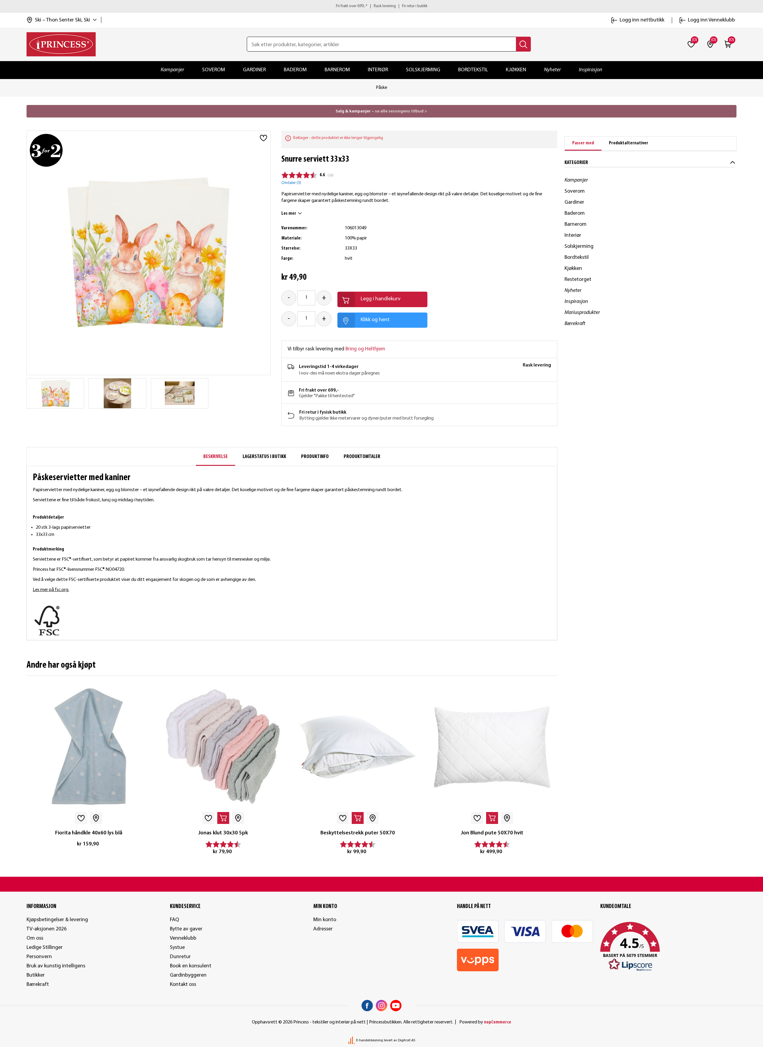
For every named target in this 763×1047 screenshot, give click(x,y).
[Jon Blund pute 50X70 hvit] (492, 747)
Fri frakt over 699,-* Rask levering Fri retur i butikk (381, 6)
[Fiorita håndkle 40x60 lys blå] (89, 747)
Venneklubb (183, 938)
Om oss (35, 938)
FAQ (174, 920)
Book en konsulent (190, 966)
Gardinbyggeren (188, 975)
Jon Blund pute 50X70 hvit (492, 833)
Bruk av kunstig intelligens (56, 966)
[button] (668, 947)
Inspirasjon (590, 70)
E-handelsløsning (369, 1040)
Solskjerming (423, 70)
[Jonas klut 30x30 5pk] (223, 747)
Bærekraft (575, 324)
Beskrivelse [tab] (215, 457)
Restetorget (578, 279)
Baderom (295, 70)
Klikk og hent (375, 320)
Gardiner (254, 70)
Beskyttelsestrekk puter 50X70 (357, 833)
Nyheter (552, 70)
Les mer (288, 213)
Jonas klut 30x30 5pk (223, 833)
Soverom (213, 70)
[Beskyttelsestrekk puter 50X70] (357, 747)
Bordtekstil (473, 70)
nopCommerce (497, 1022)
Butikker (36, 975)
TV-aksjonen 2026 (46, 929)
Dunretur (180, 957)
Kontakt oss (183, 984)
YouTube (395, 1005)
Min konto (324, 920)
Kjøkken (516, 70)
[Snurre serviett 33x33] (55, 393)
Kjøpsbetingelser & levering (57, 920)
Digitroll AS (406, 1040)
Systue (177, 947)
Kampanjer (172, 70)
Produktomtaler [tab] (362, 457)
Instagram (381, 1005)
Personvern (39, 957)
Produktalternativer (628, 143)
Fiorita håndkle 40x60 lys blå (88, 833)
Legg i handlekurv (381, 299)
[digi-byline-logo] (352, 1040)
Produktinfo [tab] (315, 457)
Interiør (378, 70)
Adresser (323, 929)
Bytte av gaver (186, 929)
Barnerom (337, 70)
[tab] (583, 144)
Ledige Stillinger (45, 947)
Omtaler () (291, 183)
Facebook (367, 1005)
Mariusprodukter (582, 313)
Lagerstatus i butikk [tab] (264, 457)
